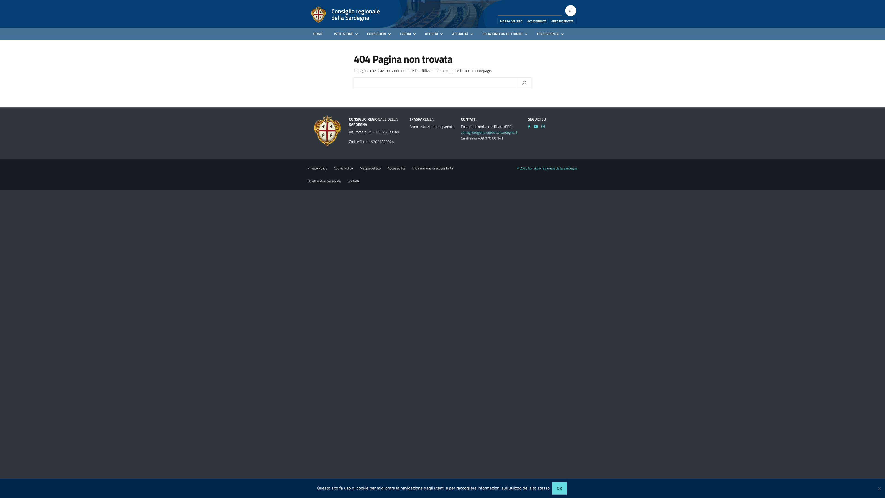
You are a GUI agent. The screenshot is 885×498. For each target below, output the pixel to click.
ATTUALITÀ (460, 33)
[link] (531, 126)
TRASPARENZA (548, 33)
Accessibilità (396, 168)
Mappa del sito (370, 168)
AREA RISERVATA (562, 21)
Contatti (353, 181)
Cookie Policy (343, 168)
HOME (318, 33)
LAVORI (405, 33)
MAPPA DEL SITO (511, 21)
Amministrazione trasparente (432, 126)
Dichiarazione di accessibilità (432, 168)
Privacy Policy (317, 168)
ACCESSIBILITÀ (536, 21)
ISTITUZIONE (343, 33)
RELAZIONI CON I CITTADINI (502, 33)
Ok (559, 488)
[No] (879, 488)
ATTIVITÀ (431, 33)
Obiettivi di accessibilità (324, 181)
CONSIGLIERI (376, 33)
